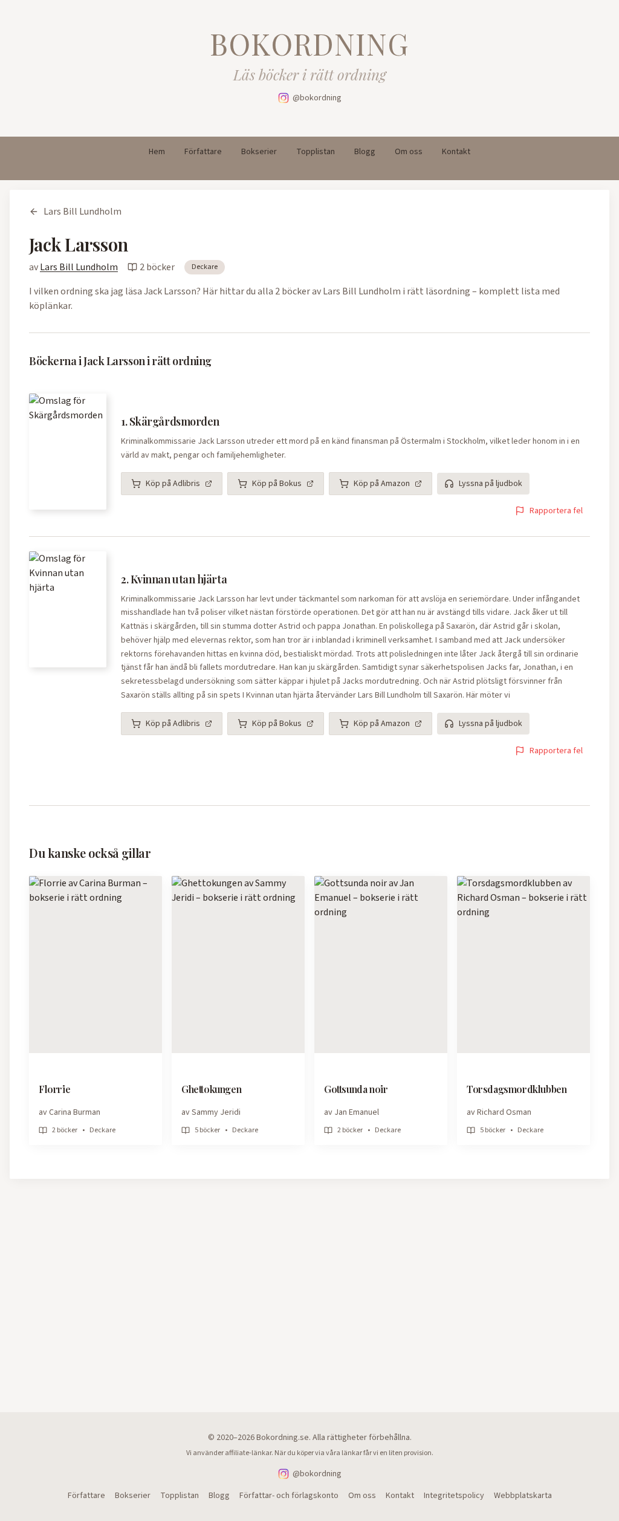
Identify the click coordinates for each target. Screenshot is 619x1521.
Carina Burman (74, 1112)
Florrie (54, 1089)
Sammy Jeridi (216, 1112)
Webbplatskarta (523, 1496)
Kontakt (456, 152)
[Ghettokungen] (238, 964)
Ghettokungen (211, 1089)
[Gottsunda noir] (380, 964)
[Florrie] (95, 964)
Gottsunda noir (355, 1089)
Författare (203, 152)
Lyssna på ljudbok (490, 484)
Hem (157, 152)
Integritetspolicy (454, 1496)
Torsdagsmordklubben (516, 1089)
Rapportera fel (556, 511)
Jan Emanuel (356, 1112)
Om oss (409, 152)
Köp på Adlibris (173, 484)
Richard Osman (504, 1112)
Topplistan (315, 152)
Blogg (364, 152)
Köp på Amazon (382, 484)
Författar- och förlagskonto (289, 1496)
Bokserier (259, 152)
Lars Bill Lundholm (83, 211)
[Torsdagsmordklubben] (523, 964)
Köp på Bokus (277, 484)
